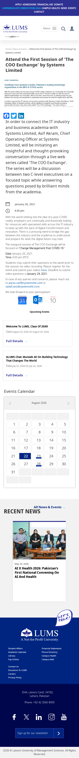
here (44, 270)
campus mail (48, 659)
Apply (18, 4)
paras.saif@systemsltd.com (25, 283)
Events (72, 8)
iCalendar (37, 300)
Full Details (14, 341)
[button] (63, 29)
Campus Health (51, 8)
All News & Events (47, 507)
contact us (13, 666)
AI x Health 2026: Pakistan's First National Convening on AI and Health (37, 572)
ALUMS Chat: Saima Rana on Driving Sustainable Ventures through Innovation (36, 358)
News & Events (20, 49)
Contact (39, 11)
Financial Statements (51, 648)
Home (8, 49)
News (64, 8)
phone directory (50, 652)
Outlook (53, 300)
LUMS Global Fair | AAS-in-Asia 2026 (28, 326)
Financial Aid (45, 4)
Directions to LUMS (17, 670)
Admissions (29, 4)
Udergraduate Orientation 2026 (21, 8)
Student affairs (15, 648)
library (11, 655)
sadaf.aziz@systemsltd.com (23, 286)
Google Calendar (22, 300)
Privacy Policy (14, 677)
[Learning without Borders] (12, 36)
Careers (12, 673)
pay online (13, 659)
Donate (58, 4)
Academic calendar (17, 652)
